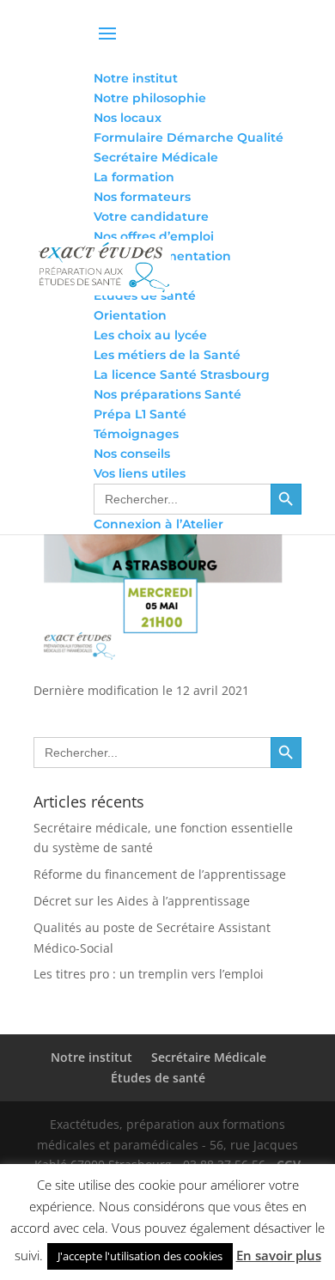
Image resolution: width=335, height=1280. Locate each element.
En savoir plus (278, 1255)
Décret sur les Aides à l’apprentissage (142, 901)
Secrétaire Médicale (208, 1057)
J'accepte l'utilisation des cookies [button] (140, 1256)
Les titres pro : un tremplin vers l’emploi (149, 974)
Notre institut (91, 1057)
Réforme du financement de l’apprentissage (160, 874)
